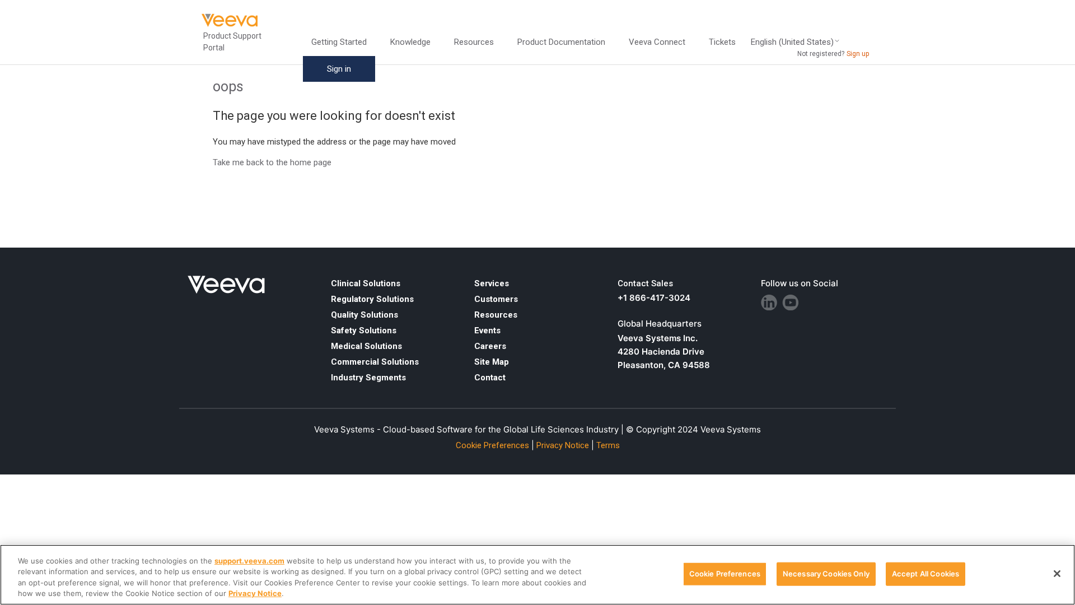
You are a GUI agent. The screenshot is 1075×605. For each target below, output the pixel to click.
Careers (490, 346)
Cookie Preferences (724, 573)
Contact (490, 378)
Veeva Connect (657, 42)
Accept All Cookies (925, 573)
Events (487, 330)
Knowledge (410, 42)
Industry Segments (368, 378)
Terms (608, 445)
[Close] (1057, 573)
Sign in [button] (339, 69)
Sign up (858, 54)
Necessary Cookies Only (826, 573)
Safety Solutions (363, 330)
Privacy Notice (562, 445)
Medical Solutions (366, 346)
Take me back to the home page (272, 162)
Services (491, 283)
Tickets (722, 42)
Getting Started (339, 42)
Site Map (491, 362)
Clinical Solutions (365, 283)
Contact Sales (645, 283)
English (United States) (792, 42)
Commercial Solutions (375, 362)
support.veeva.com (249, 560)
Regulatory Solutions (372, 299)
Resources (495, 315)
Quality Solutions (364, 315)
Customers (496, 299)
